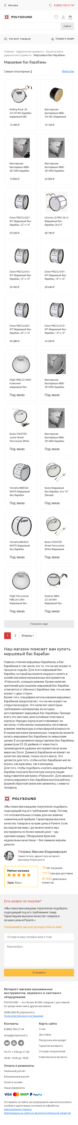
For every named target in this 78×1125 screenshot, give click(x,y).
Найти (67, 26)
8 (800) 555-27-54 (64, 5)
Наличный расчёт (15, 1071)
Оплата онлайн (13, 1082)
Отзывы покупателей (52, 1051)
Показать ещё (39, 623)
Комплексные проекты (53, 1057)
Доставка (45, 1034)
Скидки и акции (65, 38)
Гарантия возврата (51, 1045)
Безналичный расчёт (17, 1076)
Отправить (39, 972)
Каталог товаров (20, 38)
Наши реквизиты (14, 1087)
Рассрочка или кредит (52, 1040)
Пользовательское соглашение (23, 1015)
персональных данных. (18, 1109)
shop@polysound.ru (16, 1035)
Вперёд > (28, 635)
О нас (42, 1028)
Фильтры (68, 71)
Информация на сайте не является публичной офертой (37, 1113)
